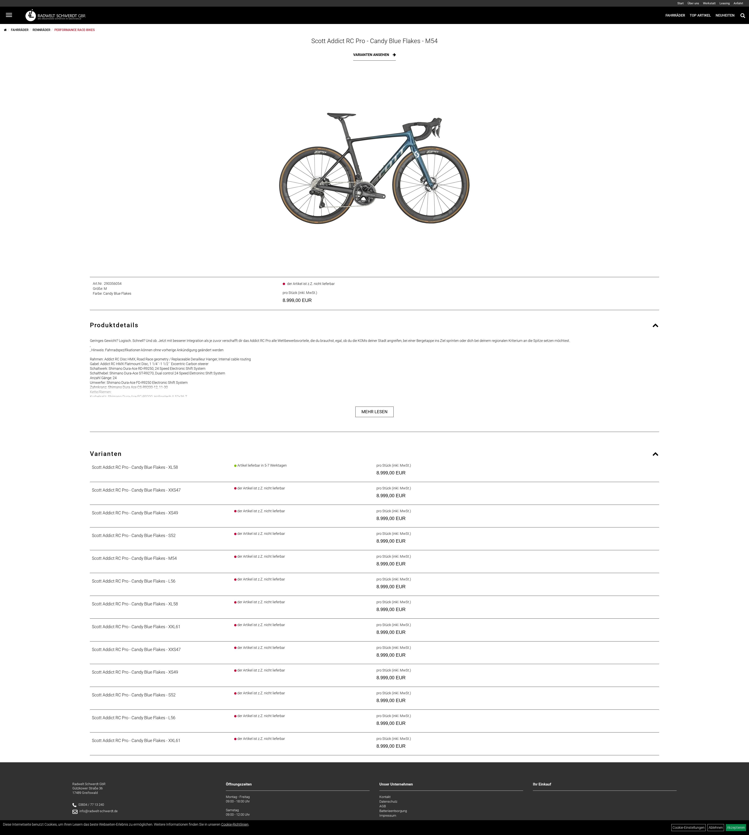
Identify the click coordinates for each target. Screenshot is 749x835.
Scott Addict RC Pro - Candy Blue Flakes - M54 (374, 41)
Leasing (725, 3)
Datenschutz (388, 801)
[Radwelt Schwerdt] (57, 15)
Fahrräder (675, 15)
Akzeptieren (736, 827)
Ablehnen (716, 827)
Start (680, 3)
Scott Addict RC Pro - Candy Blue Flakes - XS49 (135, 512)
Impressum (387, 815)
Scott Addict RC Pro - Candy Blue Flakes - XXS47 (136, 490)
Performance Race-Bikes (74, 30)
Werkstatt (709, 3)
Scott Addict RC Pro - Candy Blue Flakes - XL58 (135, 467)
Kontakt (384, 797)
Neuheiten (725, 15)
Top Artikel (700, 15)
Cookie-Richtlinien (234, 824)
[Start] (5, 30)
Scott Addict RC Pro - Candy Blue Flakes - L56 (133, 581)
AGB (382, 806)
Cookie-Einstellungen (689, 827)
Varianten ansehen (371, 55)
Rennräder (41, 30)
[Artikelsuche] (742, 16)
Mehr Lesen (374, 411)
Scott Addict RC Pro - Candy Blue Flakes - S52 (134, 535)
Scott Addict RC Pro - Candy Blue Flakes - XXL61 (136, 626)
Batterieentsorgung (393, 811)
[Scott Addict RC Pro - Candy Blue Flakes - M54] (374, 167)
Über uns (693, 3)
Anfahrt (738, 3)
